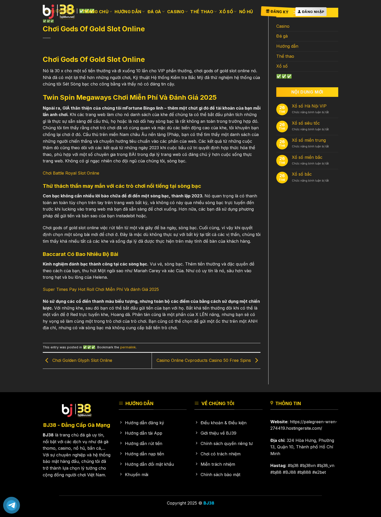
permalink (128, 347)
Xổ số (226, 11)
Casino (175, 11)
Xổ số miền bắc (307, 157)
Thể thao (201, 11)
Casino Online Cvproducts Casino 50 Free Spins (204, 360)
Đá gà (154, 11)
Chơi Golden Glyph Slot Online (81, 360)
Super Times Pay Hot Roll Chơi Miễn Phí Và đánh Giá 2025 (101, 289)
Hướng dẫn (128, 11)
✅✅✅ (89, 347)
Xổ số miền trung (309, 140)
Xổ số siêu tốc (306, 123)
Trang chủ (95, 11)
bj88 (277, 472)
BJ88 (290, 472)
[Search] (335, 11)
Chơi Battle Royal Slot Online (71, 173)
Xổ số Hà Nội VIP (309, 106)
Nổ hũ (246, 11)
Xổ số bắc (302, 174)
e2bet (320, 472)
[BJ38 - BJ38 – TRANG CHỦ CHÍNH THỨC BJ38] (59, 11)
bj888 (305, 472)
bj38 (294, 465)
